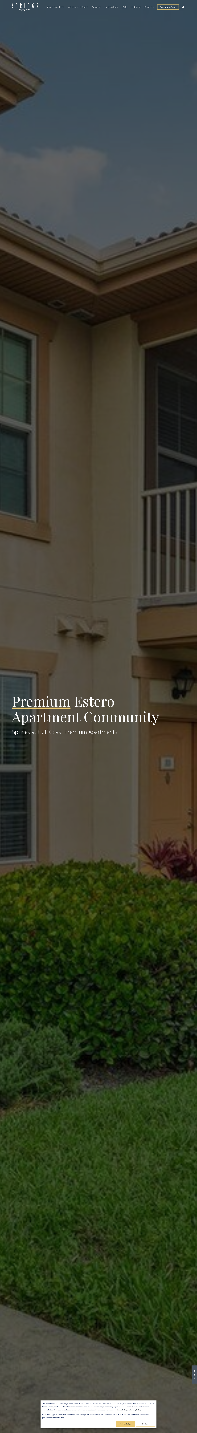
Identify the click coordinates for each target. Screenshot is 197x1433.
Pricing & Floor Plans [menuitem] (54, 7)
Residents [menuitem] (149, 7)
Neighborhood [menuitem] (111, 7)
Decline (145, 1424)
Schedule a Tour (168, 7)
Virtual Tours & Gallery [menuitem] (78, 7)
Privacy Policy (135, 1410)
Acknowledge (125, 1424)
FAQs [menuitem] (124, 7)
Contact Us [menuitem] (136, 7)
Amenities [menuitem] (96, 7)
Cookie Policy (122, 1410)
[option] (98, 716)
